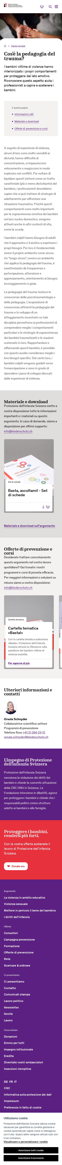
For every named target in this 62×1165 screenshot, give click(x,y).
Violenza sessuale (16, 904)
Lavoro (8, 1020)
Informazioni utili (24, 114)
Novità (8, 1014)
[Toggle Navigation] (56, 6)
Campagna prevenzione (19, 939)
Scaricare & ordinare (17, 965)
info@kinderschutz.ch (18, 431)
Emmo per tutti (14, 1043)
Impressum (11, 1101)
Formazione (12, 946)
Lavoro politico (13, 1001)
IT (15, 1082)
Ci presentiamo (14, 981)
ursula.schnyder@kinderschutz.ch (26, 737)
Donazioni (10, 1036)
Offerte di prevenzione (19, 952)
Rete (7, 959)
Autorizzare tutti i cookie (31, 1150)
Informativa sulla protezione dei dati (28, 1094)
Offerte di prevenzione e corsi (31, 128)
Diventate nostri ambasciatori (23, 1062)
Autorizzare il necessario (31, 1158)
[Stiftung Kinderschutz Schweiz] (13, 5)
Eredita (9, 1056)
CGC (7, 1088)
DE (6, 1082)
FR (11, 1082)
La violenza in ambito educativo (24, 897)
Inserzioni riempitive (17, 1069)
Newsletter (11, 1007)
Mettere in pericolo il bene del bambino (30, 910)
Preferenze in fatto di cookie (22, 1107)
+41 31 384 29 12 (34, 732)
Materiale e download (27, 121)
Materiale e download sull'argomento (29, 526)
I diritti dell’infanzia (17, 917)
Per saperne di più (19, 663)
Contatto (10, 988)
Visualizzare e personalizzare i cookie (26, 1141)
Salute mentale (18, 46)
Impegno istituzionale (18, 1049)
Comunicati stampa (17, 994)
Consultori (11, 933)
